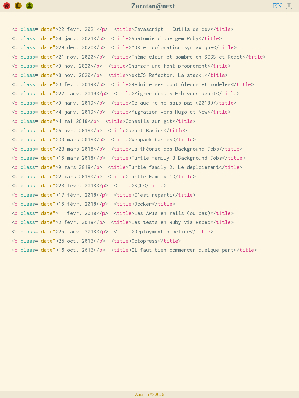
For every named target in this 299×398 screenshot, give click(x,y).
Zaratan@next (153, 6)
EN (277, 6)
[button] (6, 6)
